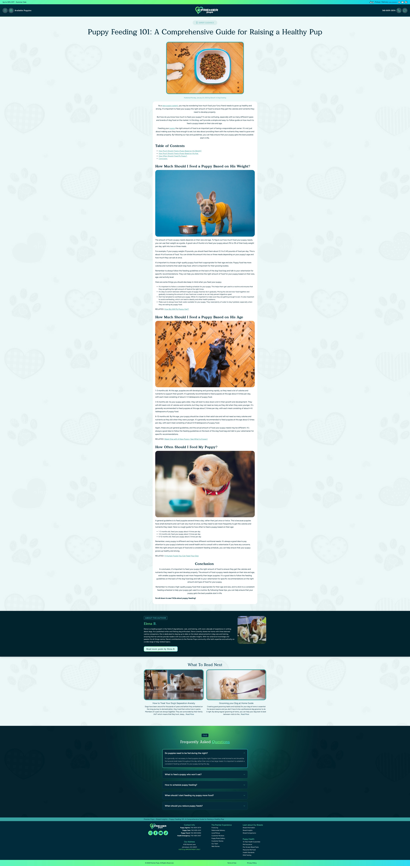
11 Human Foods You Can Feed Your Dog (181, 556)
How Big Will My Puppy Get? (176, 309)
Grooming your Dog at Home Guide (236, 703)
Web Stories (216, 846)
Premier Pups (149, 819)
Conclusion (163, 159)
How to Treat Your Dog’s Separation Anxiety (174, 703)
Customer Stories (217, 841)
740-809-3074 (388, 10)
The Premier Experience (221, 825)
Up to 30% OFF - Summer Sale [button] (14, 2)
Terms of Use (231, 863)
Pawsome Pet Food (249, 850)
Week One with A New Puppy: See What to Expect (186, 439)
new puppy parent (170, 105)
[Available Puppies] (11, 10)
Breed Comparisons (249, 833)
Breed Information (249, 828)
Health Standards (248, 852)
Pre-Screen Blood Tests (251, 847)
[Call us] (398, 10)
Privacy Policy (252, 863)
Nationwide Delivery (218, 830)
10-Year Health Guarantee (251, 842)
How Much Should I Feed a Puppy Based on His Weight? (180, 151)
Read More (190, 714)
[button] (399, 2)
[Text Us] (404, 10)
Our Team (215, 844)
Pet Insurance (247, 844)
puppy (172, 128)
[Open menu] (5, 10)
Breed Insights (161, 819)
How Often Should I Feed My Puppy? (173, 156)
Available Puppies (23, 10)
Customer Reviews (218, 836)
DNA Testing (247, 855)
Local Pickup (216, 833)
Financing (215, 828)
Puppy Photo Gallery (218, 838)
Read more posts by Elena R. (160, 649)
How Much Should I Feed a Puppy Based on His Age (179, 153)
